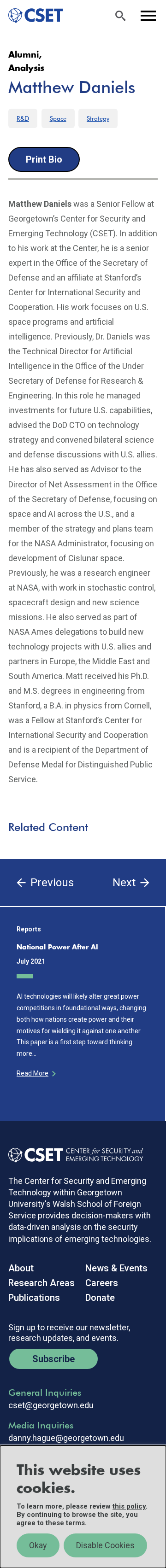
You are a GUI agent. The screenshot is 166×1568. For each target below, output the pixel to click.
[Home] (31, 15)
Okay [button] (38, 1545)
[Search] (120, 15)
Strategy (98, 118)
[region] (83, 1506)
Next (124, 882)
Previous (52, 882)
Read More (32, 1073)
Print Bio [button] (44, 159)
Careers (101, 1282)
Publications (34, 1297)
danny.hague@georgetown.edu (66, 1438)
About (21, 1268)
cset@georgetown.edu (51, 1405)
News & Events (116, 1268)
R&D (23, 118)
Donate (100, 1297)
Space (58, 118)
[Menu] (148, 15)
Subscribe (53, 1358)
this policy (129, 1506)
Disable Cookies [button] (105, 1545)
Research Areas (41, 1282)
